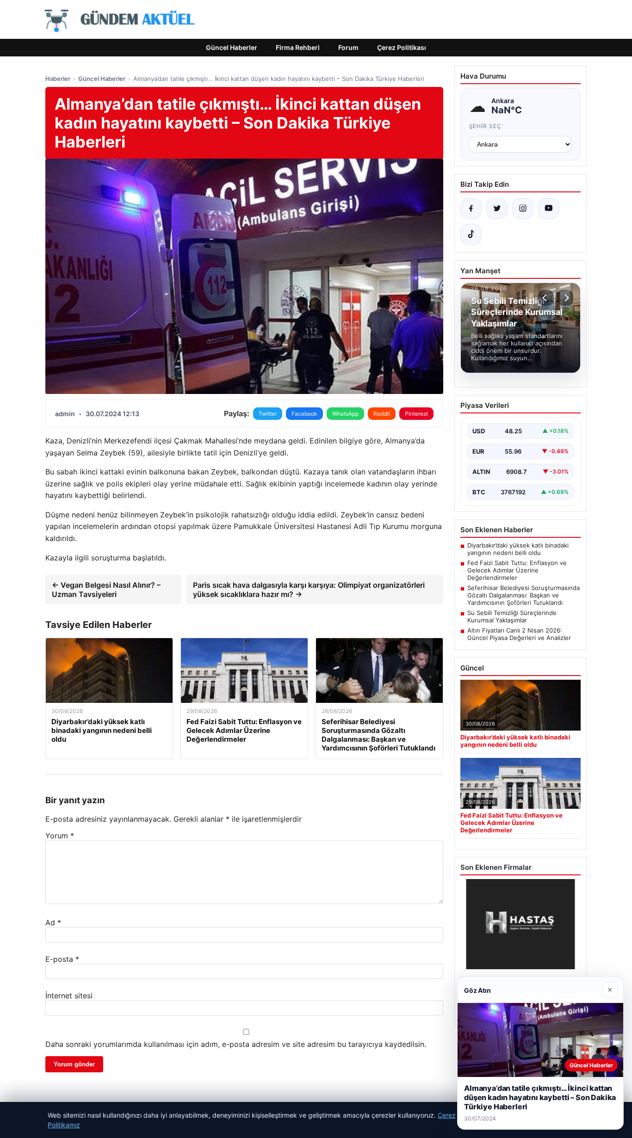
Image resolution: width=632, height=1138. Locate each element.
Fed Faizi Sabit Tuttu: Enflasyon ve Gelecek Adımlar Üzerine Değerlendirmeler (517, 570)
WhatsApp (345, 413)
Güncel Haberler (231, 47)
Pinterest (416, 413)
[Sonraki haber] (565, 298)
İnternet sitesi (69, 995)
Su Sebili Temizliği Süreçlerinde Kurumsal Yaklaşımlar (512, 616)
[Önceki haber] (546, 298)
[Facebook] (471, 208)
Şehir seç (485, 126)
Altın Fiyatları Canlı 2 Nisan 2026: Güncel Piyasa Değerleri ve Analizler (519, 634)
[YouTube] (548, 208)
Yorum (59, 835)
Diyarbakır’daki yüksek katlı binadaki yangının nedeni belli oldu (518, 548)
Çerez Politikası (401, 47)
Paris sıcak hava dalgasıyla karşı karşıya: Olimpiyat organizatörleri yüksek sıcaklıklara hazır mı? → (309, 589)
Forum (348, 47)
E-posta (62, 959)
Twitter (268, 413)
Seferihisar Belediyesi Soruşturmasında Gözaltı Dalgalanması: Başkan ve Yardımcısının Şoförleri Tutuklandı (523, 595)
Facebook (304, 413)
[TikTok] (471, 234)
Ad (53, 922)
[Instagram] (522, 208)
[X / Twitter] (497, 208)
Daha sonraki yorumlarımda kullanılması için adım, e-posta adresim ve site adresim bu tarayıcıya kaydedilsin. (235, 1044)
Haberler (57, 78)
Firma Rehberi (298, 47)
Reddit (381, 413)
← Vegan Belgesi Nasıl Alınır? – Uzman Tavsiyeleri (106, 589)
